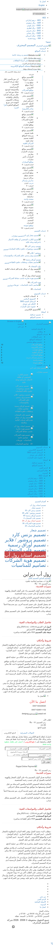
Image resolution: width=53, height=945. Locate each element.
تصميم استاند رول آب (31, 520)
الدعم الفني (43, 467)
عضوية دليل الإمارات (28, 306)
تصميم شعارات (17, 235)
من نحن (21, 326)
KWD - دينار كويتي (34, 25)
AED (44, 17)
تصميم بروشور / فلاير (31, 513)
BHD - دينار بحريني (33, 30)
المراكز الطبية (28, 143)
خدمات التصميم (40, 230)
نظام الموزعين (42, 470)
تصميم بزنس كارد (33, 510)
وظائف (40, 331)
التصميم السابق (45, 578)
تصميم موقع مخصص (34, 342)
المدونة (45, 473)
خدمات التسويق (40, 293)
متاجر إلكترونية (37, 347)
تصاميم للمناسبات (33, 525)
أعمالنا (43, 312)
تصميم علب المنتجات (32, 518)
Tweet (48, 42)
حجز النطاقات (37, 336)
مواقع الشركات (37, 344)
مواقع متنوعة (28, 225)
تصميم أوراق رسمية (32, 515)
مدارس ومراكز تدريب (34, 357)
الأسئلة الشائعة (37, 329)
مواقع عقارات (28, 124)
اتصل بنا (43, 1)
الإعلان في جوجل (29, 304)
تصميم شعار (36, 507)
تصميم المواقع (35, 317)
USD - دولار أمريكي (33, 35)
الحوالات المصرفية (27, 732)
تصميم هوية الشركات (31, 523)
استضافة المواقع (36, 339)
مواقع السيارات (27, 161)
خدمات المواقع (40, 51)
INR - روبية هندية (34, 38)
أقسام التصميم (40, 501)
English (42, 5)
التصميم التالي (33, 578)
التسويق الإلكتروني (36, 449)
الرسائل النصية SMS (28, 301)
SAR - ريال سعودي (33, 22)
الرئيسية (43, 48)
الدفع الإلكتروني (10, 732)
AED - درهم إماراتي (33, 20)
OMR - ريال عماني (33, 33)
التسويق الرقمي (30, 298)
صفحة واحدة (28, 199)
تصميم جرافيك (35, 314)
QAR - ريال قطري (34, 28)
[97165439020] (51, 943)
